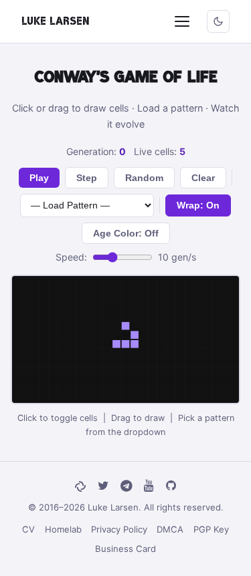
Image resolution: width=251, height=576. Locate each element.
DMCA (170, 529)
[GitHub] (171, 486)
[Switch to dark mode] (218, 21)
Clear (203, 177)
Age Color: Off (126, 233)
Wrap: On (198, 205)
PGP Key (211, 529)
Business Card (125, 548)
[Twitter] (103, 486)
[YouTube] (149, 486)
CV (28, 529)
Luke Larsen (55, 21)
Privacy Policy (119, 529)
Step (86, 177)
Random (144, 177)
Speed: (71, 257)
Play (39, 177)
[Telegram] (126, 486)
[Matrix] (80, 486)
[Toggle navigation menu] (182, 21)
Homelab (63, 529)
